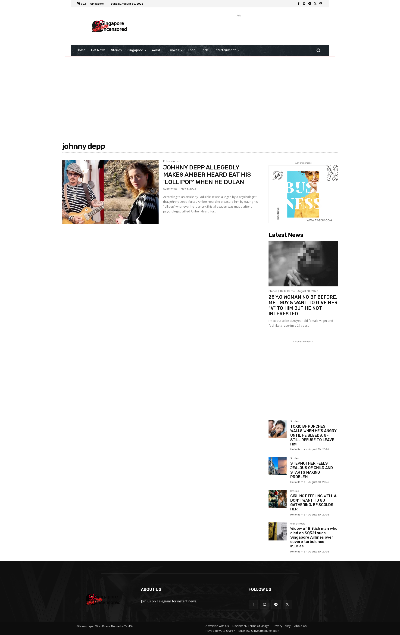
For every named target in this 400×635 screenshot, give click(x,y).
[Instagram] (304, 3)
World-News (297, 523)
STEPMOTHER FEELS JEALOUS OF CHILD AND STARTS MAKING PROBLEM (311, 470)
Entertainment (172, 161)
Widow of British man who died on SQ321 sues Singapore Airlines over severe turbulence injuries (314, 537)
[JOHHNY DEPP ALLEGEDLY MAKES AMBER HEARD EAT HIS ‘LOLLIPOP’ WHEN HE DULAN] (110, 192)
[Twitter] (315, 3)
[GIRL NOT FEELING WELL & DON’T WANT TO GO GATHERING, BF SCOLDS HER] (278, 499)
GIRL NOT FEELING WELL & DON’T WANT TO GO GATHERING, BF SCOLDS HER (313, 503)
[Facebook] (298, 3)
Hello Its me (287, 291)
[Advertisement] (238, 28)
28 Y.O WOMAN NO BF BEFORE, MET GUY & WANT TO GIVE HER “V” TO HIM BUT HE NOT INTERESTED (303, 305)
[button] (318, 50)
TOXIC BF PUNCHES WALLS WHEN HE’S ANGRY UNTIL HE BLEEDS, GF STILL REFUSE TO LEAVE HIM (313, 435)
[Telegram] (309, 3)
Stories (273, 291)
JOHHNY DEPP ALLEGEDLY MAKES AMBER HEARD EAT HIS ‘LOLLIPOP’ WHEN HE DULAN (207, 174)
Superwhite (170, 188)
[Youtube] (321, 3)
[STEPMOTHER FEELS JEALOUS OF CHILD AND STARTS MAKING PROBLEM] (278, 466)
